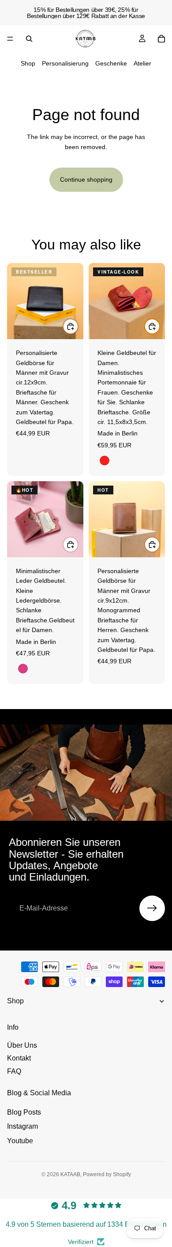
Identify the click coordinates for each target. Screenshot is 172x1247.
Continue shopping (86, 179)
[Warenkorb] (161, 38)
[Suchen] (29, 38)
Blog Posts (24, 1112)
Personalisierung (65, 63)
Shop (28, 63)
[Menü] (10, 39)
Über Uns (22, 1045)
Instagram (22, 1126)
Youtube (20, 1141)
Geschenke (111, 63)
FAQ (14, 1071)
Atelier (142, 63)
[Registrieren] (152, 908)
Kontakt (19, 1058)
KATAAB (70, 1174)
